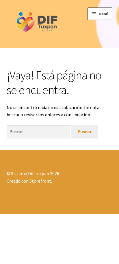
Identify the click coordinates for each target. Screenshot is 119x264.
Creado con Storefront (29, 181)
